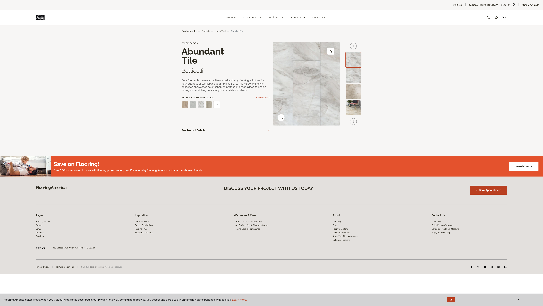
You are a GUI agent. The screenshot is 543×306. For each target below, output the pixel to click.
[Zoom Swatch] (281, 117)
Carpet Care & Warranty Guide (248, 221)
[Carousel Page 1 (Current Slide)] (353, 60)
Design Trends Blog (144, 225)
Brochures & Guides (144, 232)
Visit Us (457, 4)
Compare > (263, 97)
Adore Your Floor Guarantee (345, 236)
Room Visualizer (142, 221)
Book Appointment (490, 190)
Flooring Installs (43, 221)
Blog (335, 225)
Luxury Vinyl (220, 31)
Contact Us (319, 17)
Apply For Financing (441, 232)
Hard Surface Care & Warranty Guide (251, 225)
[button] (488, 17)
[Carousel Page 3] (353, 92)
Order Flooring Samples (442, 225)
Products (231, 17)
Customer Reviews (341, 232)
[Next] (353, 121)
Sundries (40, 236)
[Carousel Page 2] (353, 76)
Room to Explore (340, 229)
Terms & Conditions (65, 267)
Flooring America (189, 31)
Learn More (522, 166)
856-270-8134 (531, 4)
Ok (451, 300)
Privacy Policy (42, 267)
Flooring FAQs (141, 229)
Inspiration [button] (274, 17)
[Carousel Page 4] (353, 108)
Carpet (39, 225)
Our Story (337, 221)
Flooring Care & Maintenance (247, 229)
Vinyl (38, 229)
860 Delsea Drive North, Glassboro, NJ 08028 (74, 248)
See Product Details (193, 130)
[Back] (353, 46)
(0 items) (504, 17)
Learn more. (239, 299)
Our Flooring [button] (251, 17)
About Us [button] (296, 17)
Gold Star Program (341, 240)
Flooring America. (96, 267)
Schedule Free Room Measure (445, 229)
